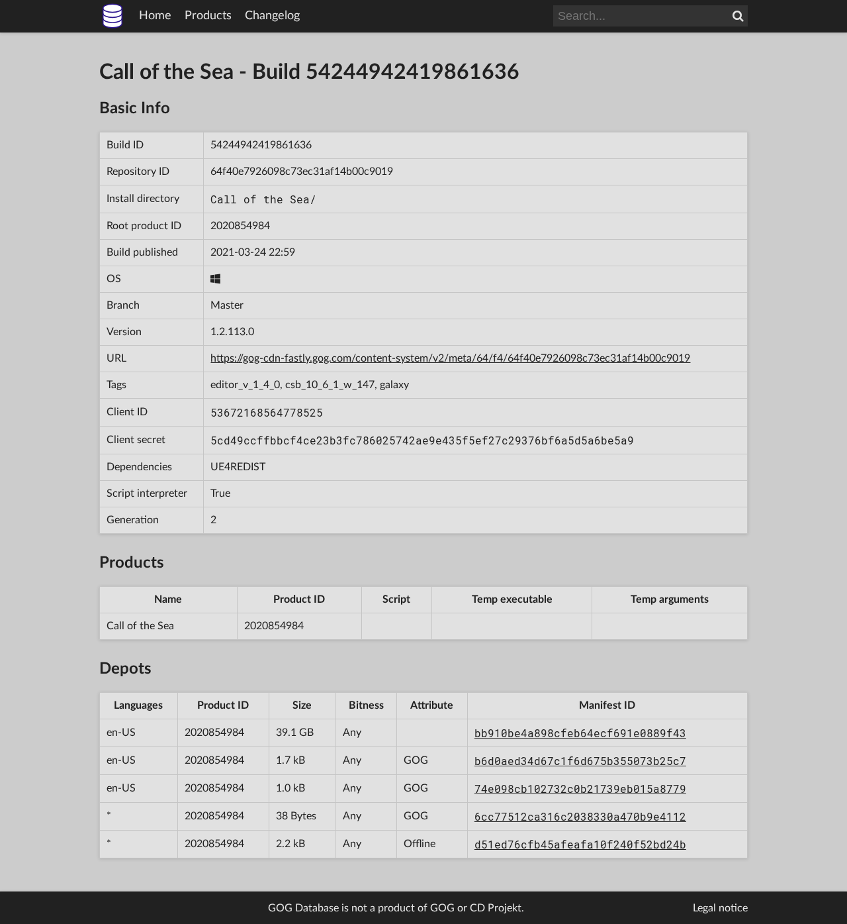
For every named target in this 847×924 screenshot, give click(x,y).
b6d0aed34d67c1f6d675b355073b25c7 (580, 761)
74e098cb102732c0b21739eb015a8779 (580, 789)
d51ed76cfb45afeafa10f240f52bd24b (580, 844)
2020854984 (240, 226)
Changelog (272, 16)
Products (208, 16)
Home (155, 16)
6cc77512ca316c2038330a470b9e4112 (580, 816)
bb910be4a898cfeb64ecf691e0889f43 (580, 733)
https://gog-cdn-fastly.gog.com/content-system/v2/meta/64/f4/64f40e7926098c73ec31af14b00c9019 (450, 358)
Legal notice (720, 908)
